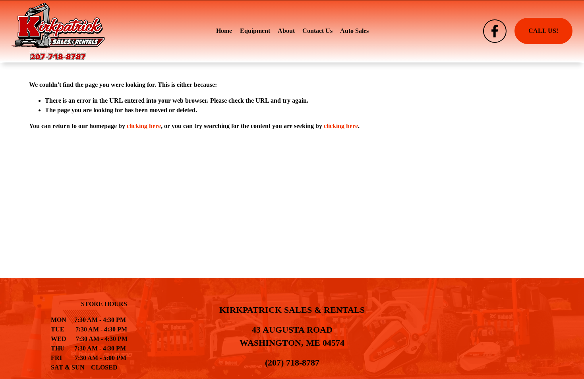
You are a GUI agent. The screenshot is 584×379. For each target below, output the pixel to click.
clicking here (144, 126)
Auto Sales (354, 30)
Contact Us (317, 30)
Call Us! (543, 30)
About (286, 30)
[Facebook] (495, 31)
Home (224, 30)
